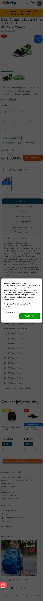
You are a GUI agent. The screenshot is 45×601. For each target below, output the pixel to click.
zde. (12, 299)
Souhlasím (29, 316)
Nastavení (10, 312)
